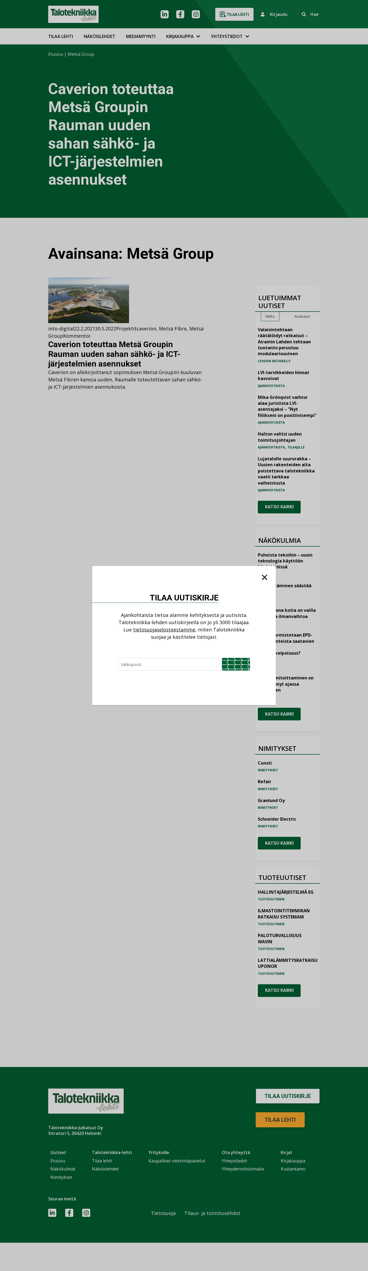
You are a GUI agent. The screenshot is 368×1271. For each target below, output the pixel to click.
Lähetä (236, 664)
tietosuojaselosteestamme (164, 629)
